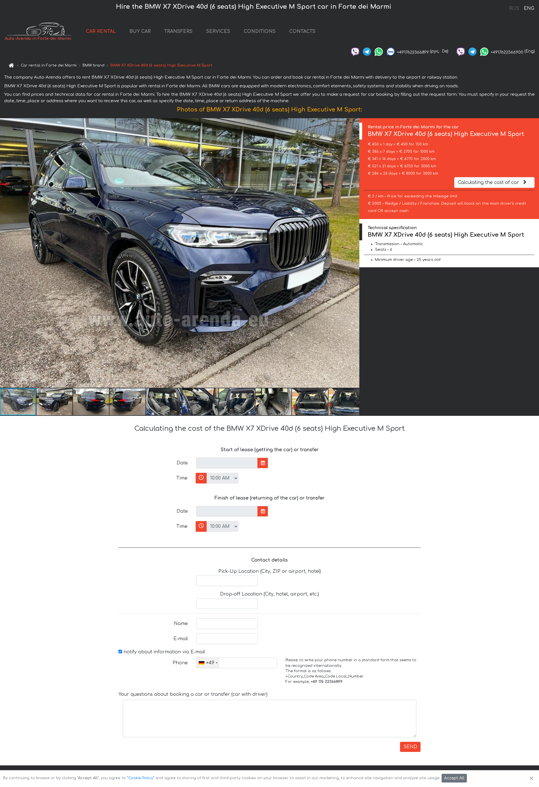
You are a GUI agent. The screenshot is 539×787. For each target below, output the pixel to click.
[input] (227, 463)
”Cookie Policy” (140, 778)
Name (181, 623)
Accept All (454, 778)
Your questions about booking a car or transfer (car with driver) (193, 694)
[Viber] (355, 51)
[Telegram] (367, 51)
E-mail (180, 638)
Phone (180, 662)
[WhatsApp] (378, 51)
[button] (54, 402)
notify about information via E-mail (163, 651)
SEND (410, 746)
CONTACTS (302, 31)
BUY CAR (140, 31)
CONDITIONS (260, 31)
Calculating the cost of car (489, 182)
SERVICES (218, 31)
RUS (514, 8)
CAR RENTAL (101, 31)
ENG (529, 8)
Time (182, 478)
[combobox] (208, 663)
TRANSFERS (178, 31)
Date (182, 463)
